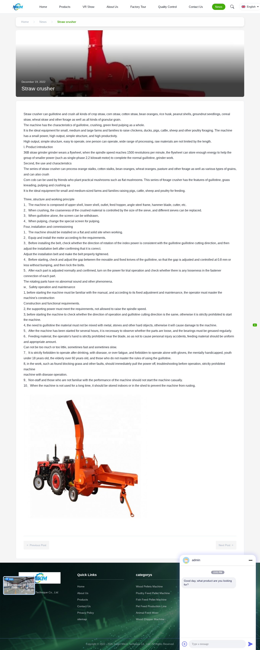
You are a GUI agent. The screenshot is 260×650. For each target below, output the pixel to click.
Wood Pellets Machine (149, 586)
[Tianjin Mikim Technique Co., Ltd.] (18, 6)
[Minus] (250, 560)
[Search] (232, 6)
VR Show (88, 6)
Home (43, 6)
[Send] (250, 644)
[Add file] (184, 644)
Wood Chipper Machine (150, 619)
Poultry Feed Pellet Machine (153, 593)
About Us (112, 6)
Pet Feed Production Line (151, 606)
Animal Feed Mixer (147, 612)
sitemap (82, 619)
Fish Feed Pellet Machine (151, 599)
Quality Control (167, 6)
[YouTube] (255, 325)
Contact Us (196, 6)
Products (64, 6)
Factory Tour (138, 6)
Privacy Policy (85, 612)
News (218, 6)
